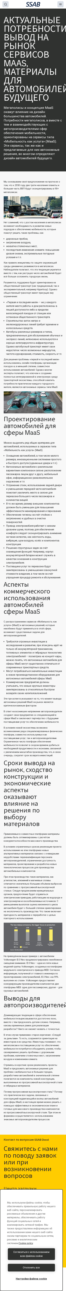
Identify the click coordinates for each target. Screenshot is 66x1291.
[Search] (5, 4)
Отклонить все (31, 1267)
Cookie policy (26, 1243)
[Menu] (60, 4)
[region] (31, 1240)
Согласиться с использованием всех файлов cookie (31, 1254)
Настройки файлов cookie (31, 1278)
